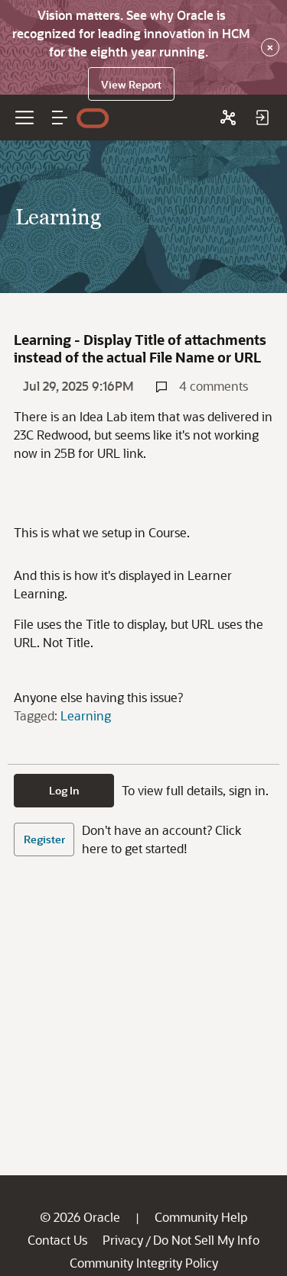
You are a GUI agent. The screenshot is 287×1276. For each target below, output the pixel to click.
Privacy (123, 1240)
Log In (64, 790)
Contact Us (57, 1240)
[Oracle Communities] (228, 117)
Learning (85, 715)
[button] (60, 117)
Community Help (201, 1217)
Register (44, 839)
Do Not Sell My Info (206, 1240)
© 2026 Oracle (80, 1217)
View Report (131, 84)
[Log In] (262, 117)
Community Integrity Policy (144, 1263)
